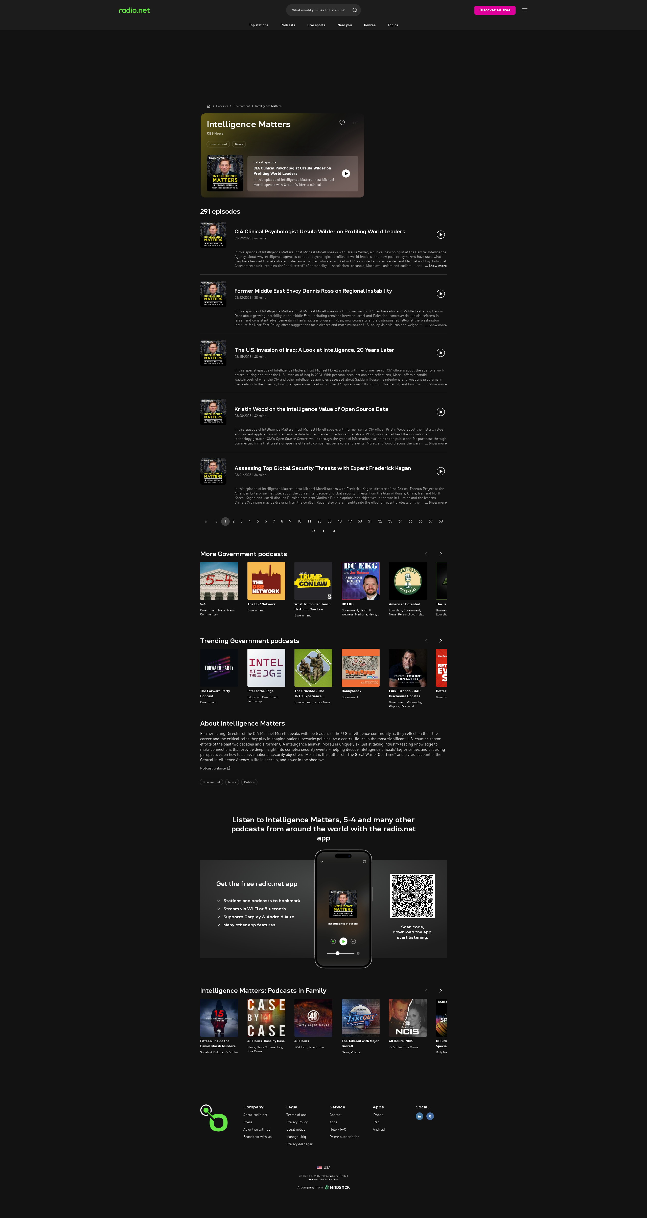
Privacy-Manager (299, 1144)
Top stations (258, 25)
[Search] (355, 10)
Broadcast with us (257, 1137)
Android (379, 1129)
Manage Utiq (296, 1137)
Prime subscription (344, 1137)
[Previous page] (216, 522)
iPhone (378, 1115)
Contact (336, 1115)
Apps (333, 1122)
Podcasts (288, 25)
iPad (376, 1122)
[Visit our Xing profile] (430, 1116)
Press (247, 1122)
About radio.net (255, 1115)
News (239, 144)
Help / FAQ (338, 1129)
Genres (370, 25)
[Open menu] (525, 10)
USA (326, 1168)
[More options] (355, 123)
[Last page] (334, 531)
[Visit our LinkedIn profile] (420, 1116)
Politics (249, 782)
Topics (393, 25)
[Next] (441, 552)
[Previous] (426, 552)
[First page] (206, 522)
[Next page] (323, 531)
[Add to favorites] (342, 123)
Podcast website (213, 768)
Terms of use (296, 1115)
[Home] (209, 106)
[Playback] (346, 173)
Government (218, 144)
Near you (344, 25)
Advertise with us (256, 1129)
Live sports (316, 25)
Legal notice (295, 1129)
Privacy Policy (297, 1122)
